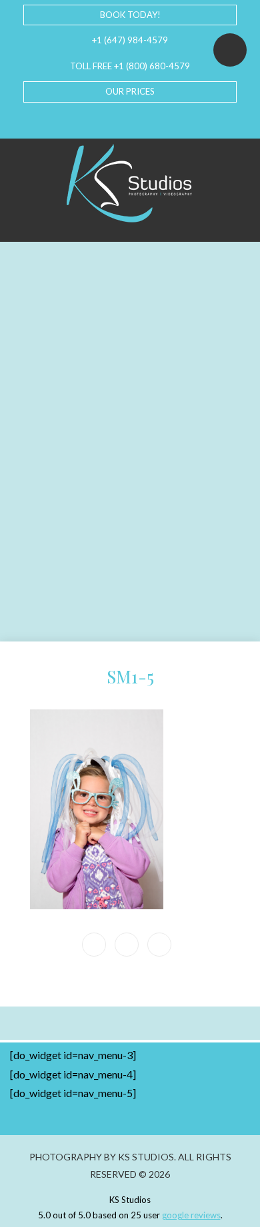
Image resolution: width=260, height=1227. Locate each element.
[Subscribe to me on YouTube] (119, 120)
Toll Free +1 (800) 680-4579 (130, 66)
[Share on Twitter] (159, 945)
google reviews (191, 1215)
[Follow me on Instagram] (140, 120)
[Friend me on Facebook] (98, 120)
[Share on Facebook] (127, 945)
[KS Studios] (130, 183)
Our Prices (130, 91)
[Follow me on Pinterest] (162, 120)
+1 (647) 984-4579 (130, 40)
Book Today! (130, 14)
